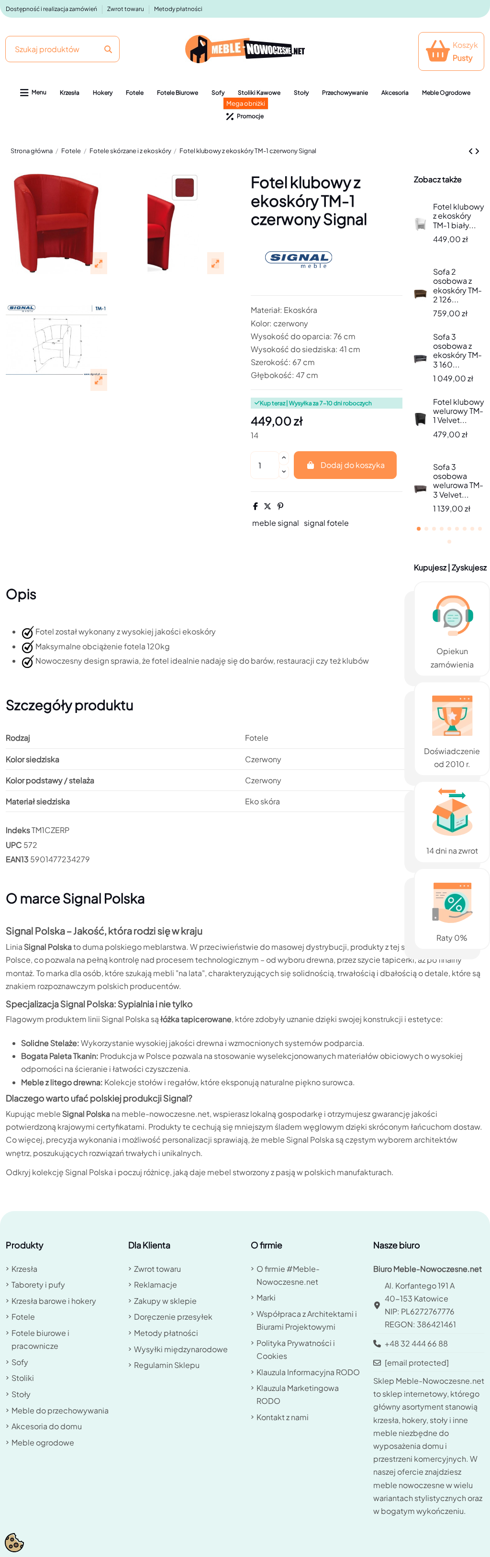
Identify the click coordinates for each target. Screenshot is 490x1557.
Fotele (23, 1317)
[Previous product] (471, 151)
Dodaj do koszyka (353, 465)
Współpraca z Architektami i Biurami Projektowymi (306, 1320)
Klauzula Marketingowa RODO (297, 1394)
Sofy (19, 1362)
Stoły (21, 1394)
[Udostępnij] (255, 506)
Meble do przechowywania (60, 1410)
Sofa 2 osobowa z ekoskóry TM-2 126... (457, 285)
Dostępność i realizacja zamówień (52, 8)
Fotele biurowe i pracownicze (40, 1339)
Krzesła (24, 1269)
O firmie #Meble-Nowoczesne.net (288, 1275)
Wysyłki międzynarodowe (181, 1349)
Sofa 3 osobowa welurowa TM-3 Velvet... (458, 481)
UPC (14, 845)
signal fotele (326, 523)
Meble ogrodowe (42, 1442)
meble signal (275, 523)
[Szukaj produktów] (108, 49)
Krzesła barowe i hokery (53, 1301)
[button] (33, 93)
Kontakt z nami (282, 1417)
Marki (266, 1297)
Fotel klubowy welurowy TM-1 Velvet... (458, 411)
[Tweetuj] (267, 506)
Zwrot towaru (126, 8)
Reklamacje (155, 1284)
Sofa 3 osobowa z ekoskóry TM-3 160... (457, 350)
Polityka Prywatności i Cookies (295, 1349)
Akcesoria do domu (46, 1426)
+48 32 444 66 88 (416, 1343)
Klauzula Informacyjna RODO (308, 1372)
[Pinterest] (280, 506)
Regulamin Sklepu (167, 1365)
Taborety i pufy (38, 1284)
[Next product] (477, 151)
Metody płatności (178, 8)
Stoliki (22, 1378)
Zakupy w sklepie (165, 1301)
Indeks (18, 830)
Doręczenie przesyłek (173, 1317)
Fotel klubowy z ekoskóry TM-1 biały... (458, 215)
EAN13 (17, 859)
